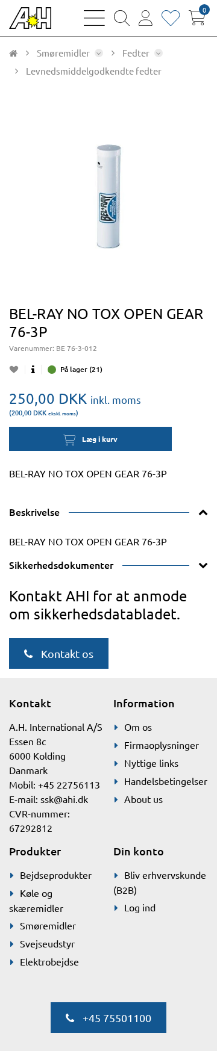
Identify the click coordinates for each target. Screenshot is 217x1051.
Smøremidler (48, 925)
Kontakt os (66, 653)
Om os (138, 727)
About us (143, 799)
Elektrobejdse (49, 961)
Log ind (140, 907)
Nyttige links (151, 763)
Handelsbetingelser (165, 781)
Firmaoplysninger (161, 745)
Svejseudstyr (47, 943)
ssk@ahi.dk (64, 799)
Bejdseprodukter (56, 875)
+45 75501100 (115, 1017)
